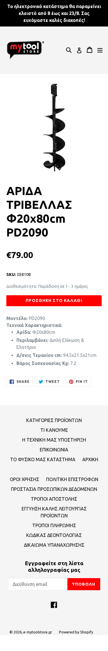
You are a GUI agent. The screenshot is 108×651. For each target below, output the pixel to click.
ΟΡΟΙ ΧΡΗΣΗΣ (24, 479)
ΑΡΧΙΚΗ (90, 459)
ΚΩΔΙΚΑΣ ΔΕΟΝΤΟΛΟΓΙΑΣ (54, 535)
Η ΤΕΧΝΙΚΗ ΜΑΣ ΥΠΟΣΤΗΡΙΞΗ (54, 439)
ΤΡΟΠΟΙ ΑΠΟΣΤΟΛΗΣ (54, 499)
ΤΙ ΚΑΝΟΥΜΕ (54, 430)
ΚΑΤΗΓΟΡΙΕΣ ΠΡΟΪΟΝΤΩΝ (54, 420)
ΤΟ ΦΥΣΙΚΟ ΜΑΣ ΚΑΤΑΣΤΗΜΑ (42, 459)
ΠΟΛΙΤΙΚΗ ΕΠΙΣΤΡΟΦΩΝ (72, 479)
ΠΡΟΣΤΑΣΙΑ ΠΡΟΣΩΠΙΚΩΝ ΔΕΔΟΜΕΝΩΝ (54, 489)
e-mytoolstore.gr (37, 632)
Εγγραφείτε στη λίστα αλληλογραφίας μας (54, 566)
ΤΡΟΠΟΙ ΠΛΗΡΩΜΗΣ (54, 525)
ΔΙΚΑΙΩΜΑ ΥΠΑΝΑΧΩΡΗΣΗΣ (54, 545)
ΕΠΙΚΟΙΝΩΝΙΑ (54, 449)
